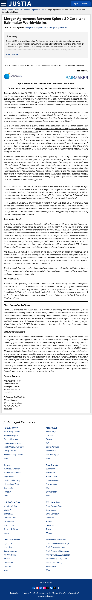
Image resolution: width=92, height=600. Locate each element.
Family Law (50, 450)
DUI (47, 443)
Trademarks (9, 562)
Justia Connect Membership (57, 543)
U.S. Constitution (10, 506)
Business (8, 465)
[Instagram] (44, 588)
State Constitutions (54, 506)
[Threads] (47, 588)
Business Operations (12, 472)
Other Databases (12, 539)
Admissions (50, 472)
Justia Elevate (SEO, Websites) (58, 555)
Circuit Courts (9, 521)
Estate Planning (52, 447)
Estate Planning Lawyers (14, 447)
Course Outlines (52, 480)
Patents (7, 558)
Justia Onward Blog (54, 562)
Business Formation (12, 468)
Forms (10, 10)
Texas (48, 529)
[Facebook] (40, 588)
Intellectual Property (12, 480)
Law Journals (51, 484)
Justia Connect (16, 593)
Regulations (8, 513)
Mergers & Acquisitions (35, 27)
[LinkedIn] (33, 588)
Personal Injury (52, 454)
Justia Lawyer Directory (55, 547)
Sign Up (85, 4)
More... (6, 458)
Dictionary (50, 468)
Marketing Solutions (56, 539)
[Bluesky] (51, 588)
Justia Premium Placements (57, 551)
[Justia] (20, 3)
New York (50, 525)
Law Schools (52, 465)
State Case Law (52, 513)
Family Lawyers (10, 450)
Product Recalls (10, 555)
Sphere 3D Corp (38, 10)
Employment (9, 476)
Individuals (51, 427)
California (50, 517)
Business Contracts (22, 10)
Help (48, 593)
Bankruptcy (50, 431)
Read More (11, 54)
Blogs (48, 488)
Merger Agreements (58, 27)
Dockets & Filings (11, 529)
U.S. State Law (53, 502)
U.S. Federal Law (12, 502)
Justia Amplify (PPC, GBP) (56, 558)
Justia (3, 10)
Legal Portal (29, 593)
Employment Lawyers (12, 443)
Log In (75, 4)
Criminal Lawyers (11, 439)
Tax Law (7, 491)
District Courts (9, 525)
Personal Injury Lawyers (13, 454)
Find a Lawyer (10, 427)
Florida (49, 521)
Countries (8, 566)
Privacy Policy (74, 593)
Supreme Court (10, 517)
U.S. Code (8, 510)
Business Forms (10, 551)
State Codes (51, 510)
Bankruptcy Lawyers (12, 431)
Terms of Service (59, 593)
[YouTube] (37, 588)
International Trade (12, 484)
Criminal (49, 435)
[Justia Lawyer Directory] (58, 588)
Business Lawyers (11, 435)
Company (40, 593)
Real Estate (8, 488)
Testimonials (51, 566)
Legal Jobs (8, 543)
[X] (54, 588)
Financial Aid (51, 476)
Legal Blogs (8, 547)
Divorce (49, 439)
